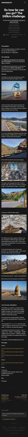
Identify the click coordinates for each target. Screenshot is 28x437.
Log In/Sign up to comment (9, 419)
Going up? (14, 423)
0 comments (24, 399)
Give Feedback (22, 427)
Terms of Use (6, 428)
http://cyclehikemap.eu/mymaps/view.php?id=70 (12, 363)
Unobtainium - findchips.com (5, 398)
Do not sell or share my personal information (14, 430)
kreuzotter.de (14, 324)
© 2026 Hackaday (14, 433)
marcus (7, 34)
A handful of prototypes (20, 397)
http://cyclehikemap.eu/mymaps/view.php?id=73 (12, 349)
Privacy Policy (14, 428)
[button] (24, 2)
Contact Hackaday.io (12, 427)
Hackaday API (22, 428)
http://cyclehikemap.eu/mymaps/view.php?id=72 (12, 352)
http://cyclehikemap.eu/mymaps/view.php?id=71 (12, 356)
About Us (4, 427)
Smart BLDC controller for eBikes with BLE (17, 21)
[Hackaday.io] (7, 2)
